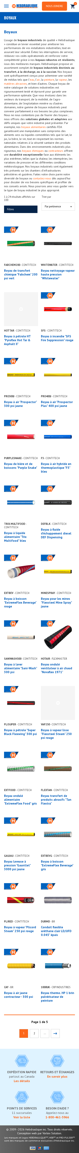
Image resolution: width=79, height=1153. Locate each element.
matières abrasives (15, 83)
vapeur (63, 79)
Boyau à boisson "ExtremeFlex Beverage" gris (57, 865)
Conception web (27, 1133)
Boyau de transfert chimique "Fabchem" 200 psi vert (20, 274)
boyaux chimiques (33, 151)
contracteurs (55, 151)
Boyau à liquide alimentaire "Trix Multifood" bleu (15, 537)
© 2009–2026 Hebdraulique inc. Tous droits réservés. (39, 1129)
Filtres (10, 209)
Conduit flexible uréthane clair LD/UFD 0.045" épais (56, 931)
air (38, 79)
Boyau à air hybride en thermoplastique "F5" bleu (56, 467)
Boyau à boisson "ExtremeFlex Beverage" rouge (20, 602)
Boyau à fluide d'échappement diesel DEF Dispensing (56, 533)
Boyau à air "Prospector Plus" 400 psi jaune (57, 404)
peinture (49, 79)
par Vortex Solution (49, 1133)
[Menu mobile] (6, 6)
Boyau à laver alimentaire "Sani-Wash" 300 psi (20, 668)
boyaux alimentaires (33, 127)
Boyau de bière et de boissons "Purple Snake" (20, 466)
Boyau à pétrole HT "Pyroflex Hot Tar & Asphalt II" (17, 340)
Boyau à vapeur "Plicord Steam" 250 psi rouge (20, 929)
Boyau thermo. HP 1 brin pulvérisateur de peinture (57, 996)
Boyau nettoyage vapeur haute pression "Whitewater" (58, 274)
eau (32, 79)
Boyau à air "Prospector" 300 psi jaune (20, 404)
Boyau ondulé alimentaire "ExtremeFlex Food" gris (20, 799)
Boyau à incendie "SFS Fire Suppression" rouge (57, 338)
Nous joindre (54, 6)
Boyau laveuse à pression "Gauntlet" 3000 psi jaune (17, 865)
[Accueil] (25, 6)
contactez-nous (42, 178)
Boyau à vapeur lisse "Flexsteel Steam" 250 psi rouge (56, 734)
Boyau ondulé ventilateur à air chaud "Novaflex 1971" (56, 668)
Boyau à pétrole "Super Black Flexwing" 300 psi (20, 732)
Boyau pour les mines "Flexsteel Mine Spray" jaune (56, 602)
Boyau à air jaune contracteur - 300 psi (18, 995)
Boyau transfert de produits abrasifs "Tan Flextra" (56, 799)
